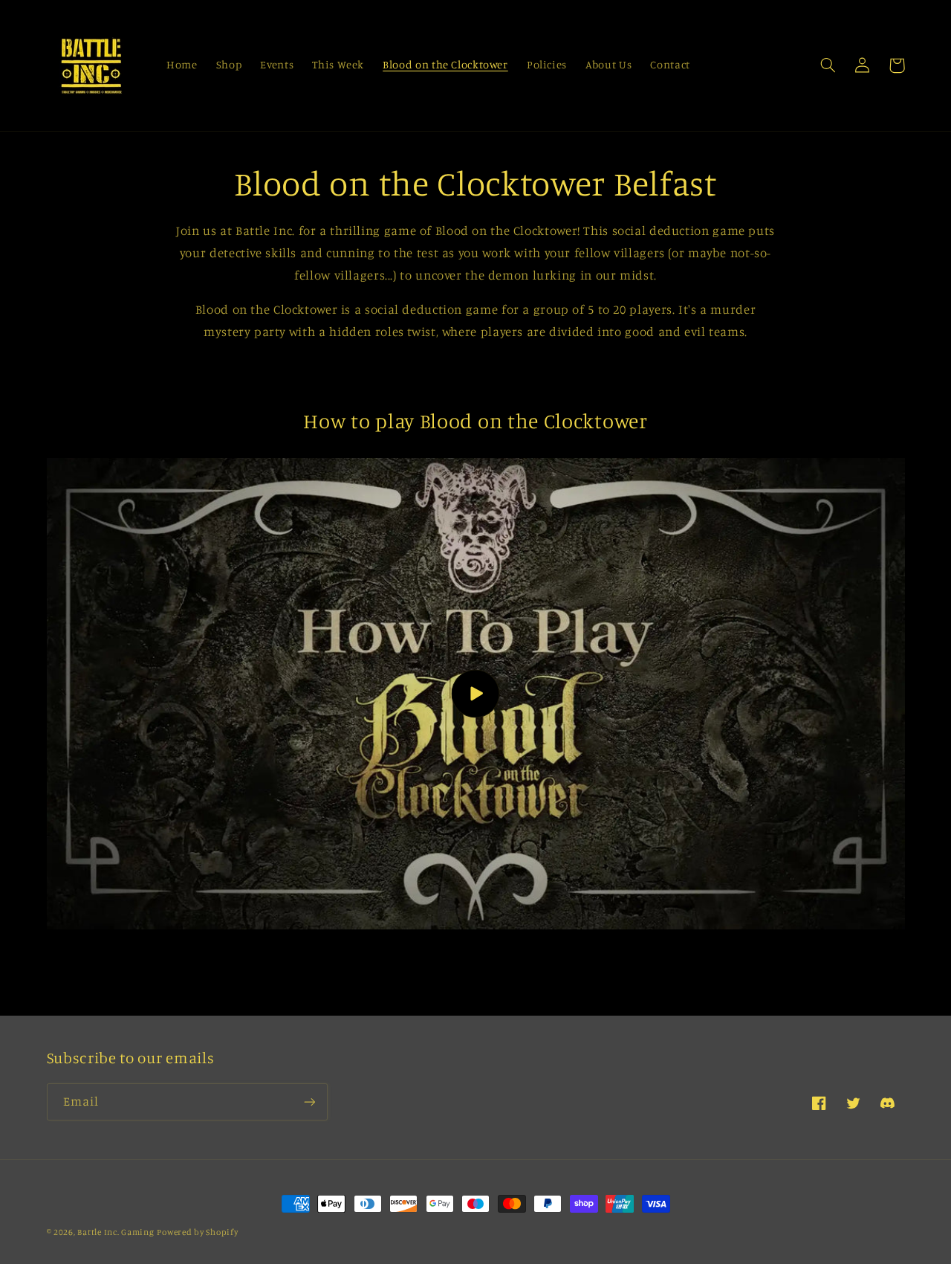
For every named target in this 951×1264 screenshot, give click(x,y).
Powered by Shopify (197, 1232)
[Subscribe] (309, 1101)
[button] (828, 65)
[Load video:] (476, 694)
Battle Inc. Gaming (115, 1232)
